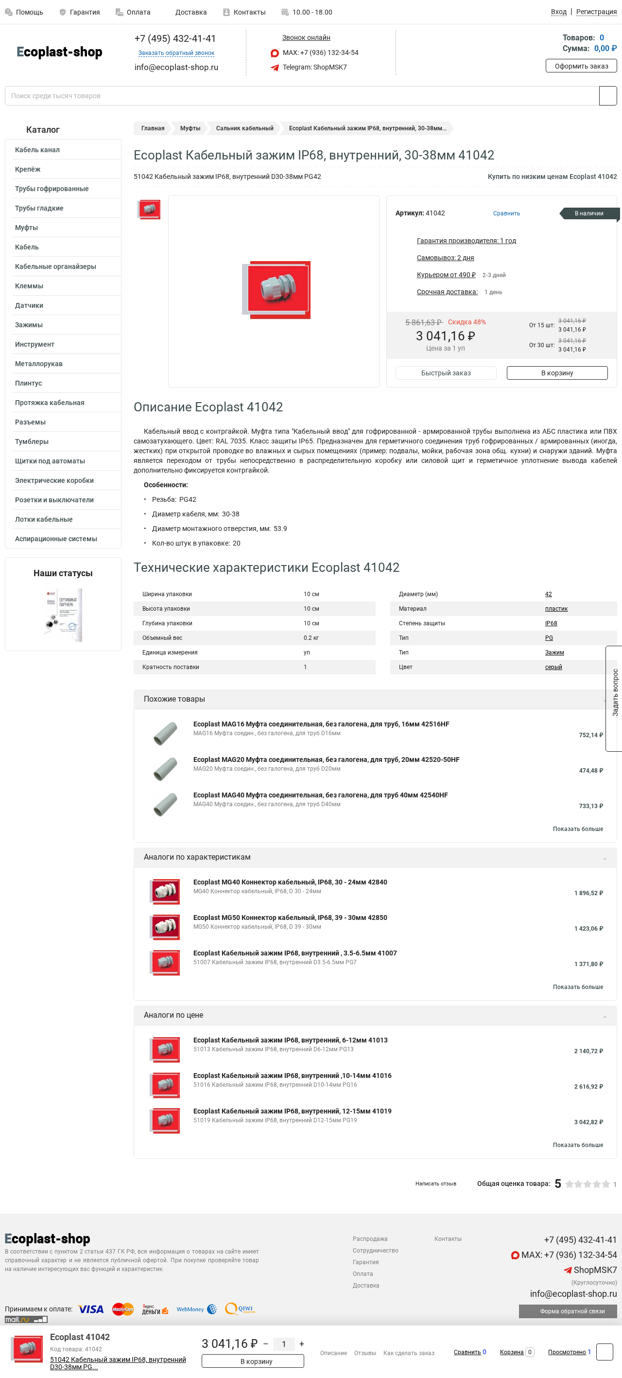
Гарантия (85, 12)
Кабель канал (37, 150)
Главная (153, 128)
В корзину (557, 373)
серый (553, 667)
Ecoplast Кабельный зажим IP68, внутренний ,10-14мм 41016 (292, 1075)
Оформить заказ (581, 66)
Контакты (250, 12)
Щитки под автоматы (50, 461)
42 (548, 594)
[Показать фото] (148, 210)
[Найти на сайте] (608, 96)
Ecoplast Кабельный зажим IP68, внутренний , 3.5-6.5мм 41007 (295, 953)
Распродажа (370, 1239)
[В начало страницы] (604, 1351)
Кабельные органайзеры (55, 266)
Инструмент (34, 344)
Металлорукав (39, 364)
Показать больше (578, 829)
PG (549, 638)
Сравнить (467, 1352)
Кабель (27, 247)
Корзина (512, 1352)
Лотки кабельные (44, 519)
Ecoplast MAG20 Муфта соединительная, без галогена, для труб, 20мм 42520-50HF (326, 759)
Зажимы (29, 325)
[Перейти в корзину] (552, 44)
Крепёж (27, 169)
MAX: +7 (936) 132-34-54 (320, 52)
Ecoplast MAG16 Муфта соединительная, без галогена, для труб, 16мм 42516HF (321, 724)
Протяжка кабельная (50, 402)
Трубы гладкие (39, 208)
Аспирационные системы (56, 539)
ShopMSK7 (594, 1270)
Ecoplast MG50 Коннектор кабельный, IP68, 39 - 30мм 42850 (290, 917)
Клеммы (29, 286)
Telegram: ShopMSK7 (314, 67)
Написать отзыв (435, 1184)
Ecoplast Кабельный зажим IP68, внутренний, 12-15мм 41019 (292, 1111)
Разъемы (30, 422)
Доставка (190, 12)
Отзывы (365, 1353)
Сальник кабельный (245, 128)
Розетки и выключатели (54, 500)
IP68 (551, 623)
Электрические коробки (54, 480)
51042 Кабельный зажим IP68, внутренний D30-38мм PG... (118, 1363)
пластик (556, 608)
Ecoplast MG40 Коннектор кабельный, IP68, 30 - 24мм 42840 (290, 882)
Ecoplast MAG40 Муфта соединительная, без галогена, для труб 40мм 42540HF (320, 795)
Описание (333, 1353)
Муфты (26, 227)
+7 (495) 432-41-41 (174, 38)
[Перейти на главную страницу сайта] (59, 52)
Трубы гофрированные (52, 189)
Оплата (139, 12)
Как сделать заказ (408, 1353)
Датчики (29, 305)
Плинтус (28, 383)
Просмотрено (567, 1352)
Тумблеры (32, 441)
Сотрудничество (375, 1250)
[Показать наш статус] (63, 614)
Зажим (554, 652)
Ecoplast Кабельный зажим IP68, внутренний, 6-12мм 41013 (290, 1040)
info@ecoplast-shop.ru (572, 1294)
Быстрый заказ (446, 373)
